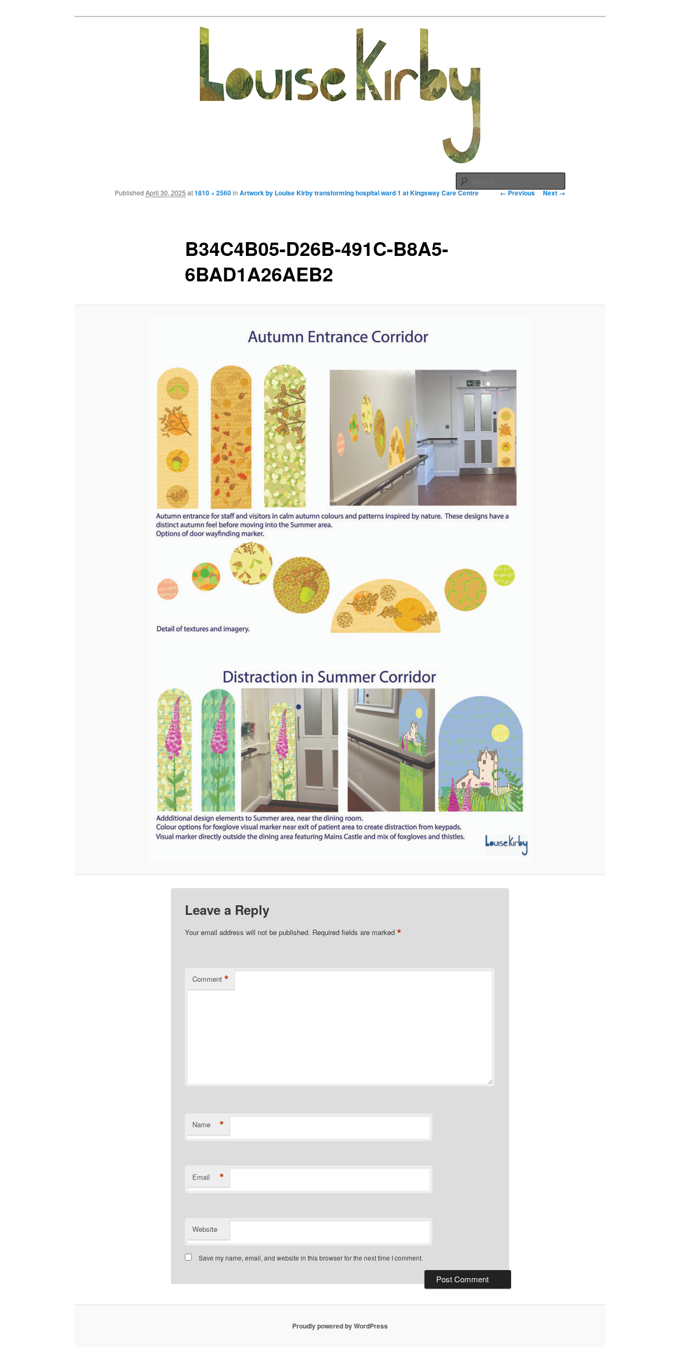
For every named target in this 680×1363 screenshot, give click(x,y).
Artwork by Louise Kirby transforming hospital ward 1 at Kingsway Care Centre (359, 193)
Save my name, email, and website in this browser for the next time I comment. (311, 1257)
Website (204, 1229)
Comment (210, 979)
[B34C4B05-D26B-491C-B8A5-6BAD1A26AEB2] (340, 590)
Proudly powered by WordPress (340, 1326)
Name (208, 1124)
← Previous (517, 193)
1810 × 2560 (212, 193)
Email (208, 1177)
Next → (554, 193)
